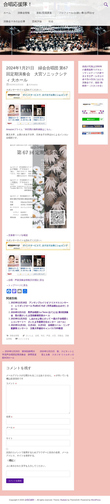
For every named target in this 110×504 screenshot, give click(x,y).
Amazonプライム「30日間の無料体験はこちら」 (29, 129)
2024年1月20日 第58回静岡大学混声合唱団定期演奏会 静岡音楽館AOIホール (19, 354)
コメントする (23, 339)
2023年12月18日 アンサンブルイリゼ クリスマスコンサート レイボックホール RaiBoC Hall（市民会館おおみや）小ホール (40, 305)
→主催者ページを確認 (17, 235)
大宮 (54, 336)
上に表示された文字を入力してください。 (26, 466)
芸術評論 (37, 21)
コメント (11, 383)
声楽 (48, 336)
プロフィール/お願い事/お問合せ (76, 12)
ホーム (7, 12)
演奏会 (60, 336)
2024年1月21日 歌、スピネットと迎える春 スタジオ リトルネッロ (57, 354)
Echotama (33, 85)
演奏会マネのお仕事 (14, 21)
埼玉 (43, 336)
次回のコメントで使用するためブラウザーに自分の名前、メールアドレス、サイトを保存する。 (37, 454)
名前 (9, 417)
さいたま (29, 336)
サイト (9, 438)
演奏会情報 (24, 12)
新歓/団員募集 (44, 12)
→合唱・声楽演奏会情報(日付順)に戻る (25, 280)
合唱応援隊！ (17, 4)
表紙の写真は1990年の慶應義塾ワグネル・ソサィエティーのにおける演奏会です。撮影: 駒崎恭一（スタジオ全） (93, 76)
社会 (51, 21)
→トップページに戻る (17, 285)
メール (10, 427)
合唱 (37, 336)
